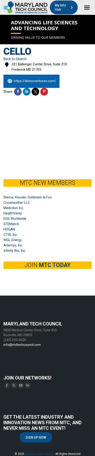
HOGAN (9, 229)
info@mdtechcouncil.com (22, 345)
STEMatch (11, 224)
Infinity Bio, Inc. (14, 251)
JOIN (48, 265)
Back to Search (15, 59)
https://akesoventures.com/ (35, 81)
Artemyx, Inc (12, 245)
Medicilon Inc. (13, 208)
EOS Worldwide (14, 219)
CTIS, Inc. (10, 235)
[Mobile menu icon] (87, 7)
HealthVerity (12, 213)
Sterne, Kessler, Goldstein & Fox (27, 197)
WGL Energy (12, 240)
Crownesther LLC (16, 203)
